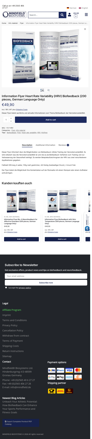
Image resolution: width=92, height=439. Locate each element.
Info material (13, 23)
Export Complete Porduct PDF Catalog (18, 422)
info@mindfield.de (20, 387)
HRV (38, 132)
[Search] (62, 15)
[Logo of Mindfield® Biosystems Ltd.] (14, 14)
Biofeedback (11, 132)
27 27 (32, 380)
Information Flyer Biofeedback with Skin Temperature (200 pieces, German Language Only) (62, 221)
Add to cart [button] (21, 239)
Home (4, 23)
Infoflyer (44, 132)
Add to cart (51, 120)
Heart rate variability (29, 132)
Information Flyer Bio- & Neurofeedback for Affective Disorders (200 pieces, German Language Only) (20, 221)
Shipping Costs (21, 109)
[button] (77, 15)
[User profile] (69, 14)
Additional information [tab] (45, 145)
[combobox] (43, 15)
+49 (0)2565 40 (18, 380)
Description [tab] (27, 145)
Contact (6, 361)
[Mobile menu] (86, 14)
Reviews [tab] (63, 145)
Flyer (22, 23)
